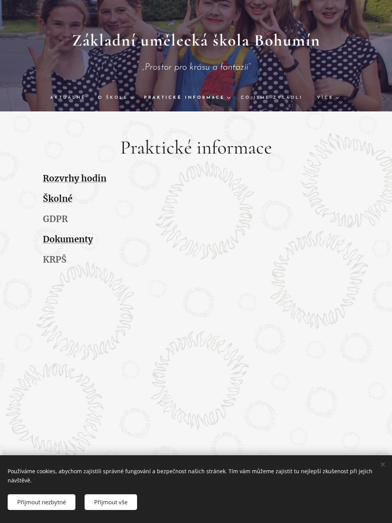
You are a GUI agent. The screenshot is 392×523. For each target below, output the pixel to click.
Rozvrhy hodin (74, 178)
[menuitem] (71, 98)
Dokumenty (68, 239)
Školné (57, 198)
